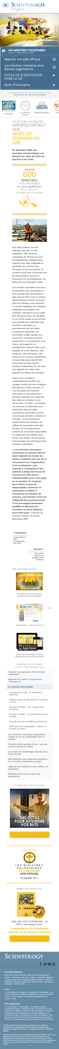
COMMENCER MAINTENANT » (30, 834)
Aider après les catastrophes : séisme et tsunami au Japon (27, 727)
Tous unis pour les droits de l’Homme (29, 1016)
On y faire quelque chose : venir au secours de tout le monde (27, 745)
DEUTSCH (23, 980)
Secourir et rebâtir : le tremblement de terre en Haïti (28, 715)
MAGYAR (31, 980)
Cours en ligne (17, 996)
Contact (8, 998)
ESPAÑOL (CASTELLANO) (32, 982)
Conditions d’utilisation (36, 1029)
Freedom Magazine (38, 1013)
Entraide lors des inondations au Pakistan (28, 721)
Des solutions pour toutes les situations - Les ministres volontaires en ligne (28, 760)
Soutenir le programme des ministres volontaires (26, 673)
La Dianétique (23, 1007)
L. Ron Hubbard (11, 992)
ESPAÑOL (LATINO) (12, 982)
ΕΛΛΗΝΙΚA (48, 982)
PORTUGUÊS (19, 984)
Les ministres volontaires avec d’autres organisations (24, 67)
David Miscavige (27, 1009)
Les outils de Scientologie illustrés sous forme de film (28, 753)
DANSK (7, 977)
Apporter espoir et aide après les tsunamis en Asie (28, 700)
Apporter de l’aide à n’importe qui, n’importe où (25, 680)
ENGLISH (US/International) (15, 975)
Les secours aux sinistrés (20, 687)
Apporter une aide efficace (22, 59)
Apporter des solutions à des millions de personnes (28, 767)
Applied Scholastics (41, 113)
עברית (25, 977)
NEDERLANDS (11, 980)
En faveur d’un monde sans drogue (34, 1015)
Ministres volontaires (29, 994)
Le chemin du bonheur (25, 113)
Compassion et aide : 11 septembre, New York (25, 693)
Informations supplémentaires (36, 996)
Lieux (14, 998)
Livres (8, 996)
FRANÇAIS (16, 977)
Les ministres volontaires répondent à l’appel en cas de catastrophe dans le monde (26, 736)
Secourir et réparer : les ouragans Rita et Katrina (26, 708)
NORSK (40, 980)
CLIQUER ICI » (29, 878)
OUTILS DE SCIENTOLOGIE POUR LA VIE (23, 77)
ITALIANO (8, 984)
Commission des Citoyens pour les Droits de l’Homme (33, 1019)
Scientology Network (38, 1007)
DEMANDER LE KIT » (29, 938)
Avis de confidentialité (40, 1027)
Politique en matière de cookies (15, 1029)
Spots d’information (17, 85)
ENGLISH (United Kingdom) (38, 975)
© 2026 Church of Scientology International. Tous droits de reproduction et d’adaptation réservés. (25, 1026)
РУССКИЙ (41, 977)
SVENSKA (48, 980)
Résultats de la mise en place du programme (24, 775)
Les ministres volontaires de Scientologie (27, 1011)
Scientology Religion (12, 1009)
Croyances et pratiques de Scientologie (33, 992)
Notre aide (9, 114)
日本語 (32, 977)
